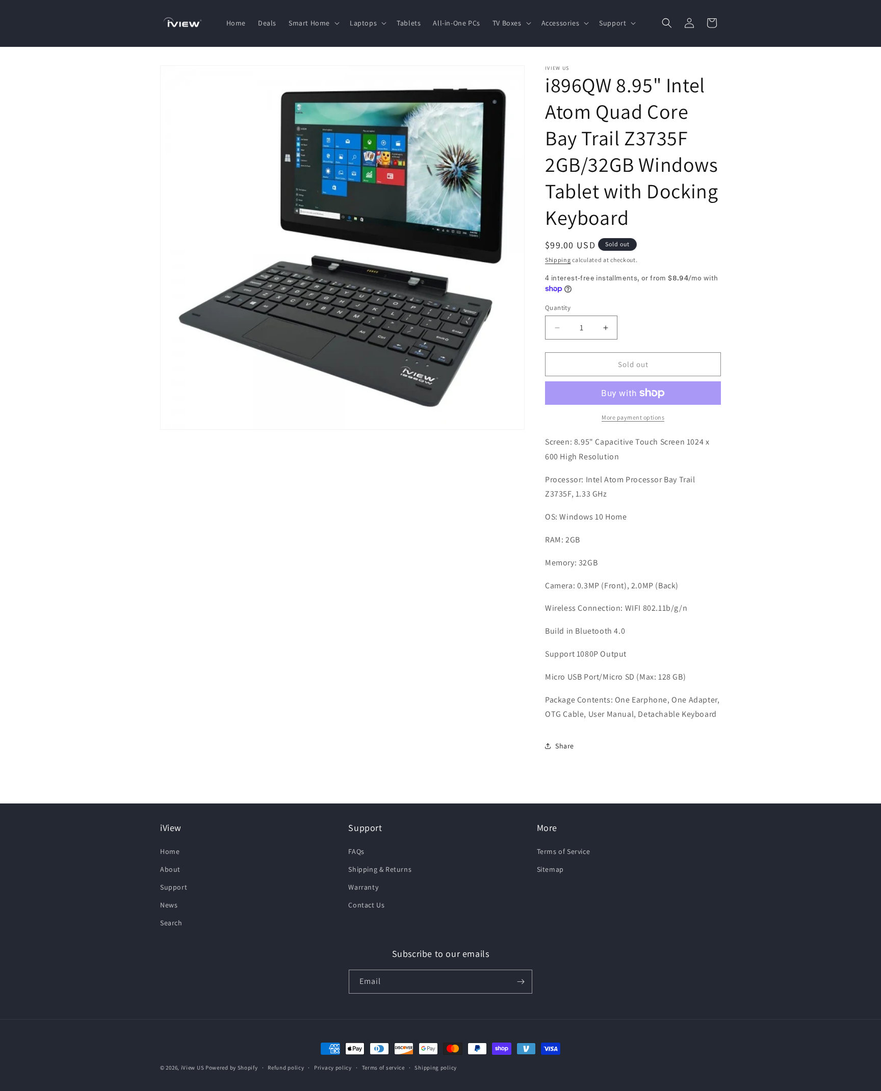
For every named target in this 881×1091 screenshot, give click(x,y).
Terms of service (383, 1067)
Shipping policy (435, 1067)
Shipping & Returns (379, 869)
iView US (192, 1067)
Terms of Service (563, 851)
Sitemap (550, 869)
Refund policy (286, 1067)
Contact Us (366, 905)
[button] (313, 23)
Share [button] (564, 745)
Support (173, 887)
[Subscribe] (520, 982)
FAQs (356, 851)
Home (169, 851)
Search (171, 922)
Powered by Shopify (231, 1067)
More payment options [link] (633, 417)
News (168, 905)
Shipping (558, 260)
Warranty (363, 887)
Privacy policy (333, 1067)
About (170, 869)
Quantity (558, 307)
